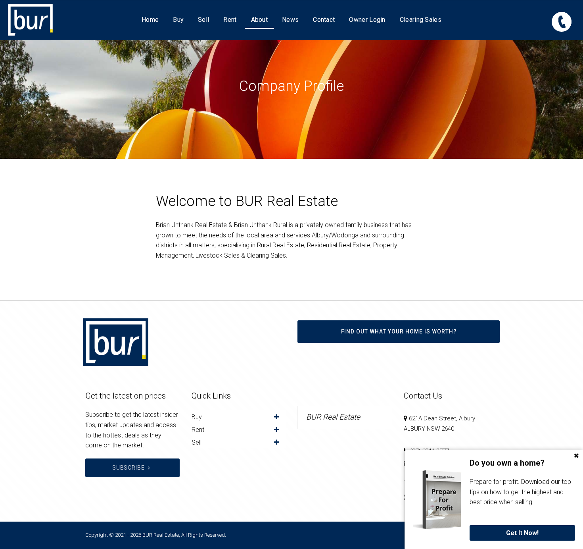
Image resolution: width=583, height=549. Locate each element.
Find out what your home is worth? (398, 331)
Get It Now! (522, 533)
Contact (324, 19)
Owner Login (367, 19)
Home (150, 19)
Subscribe (129, 467)
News (290, 19)
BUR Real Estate (333, 417)
